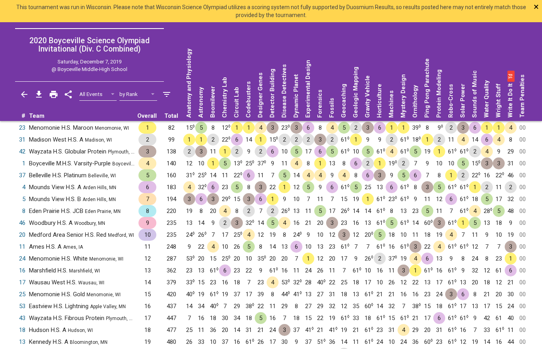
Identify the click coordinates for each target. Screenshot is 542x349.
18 (22, 330)
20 (22, 234)
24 (22, 258)
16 (22, 270)
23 (22, 127)
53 (22, 306)
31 (22, 139)
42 (22, 151)
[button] (510, 76)
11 (22, 246)
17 (22, 282)
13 (22, 341)
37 (22, 175)
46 (22, 222)
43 (22, 318)
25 (22, 294)
